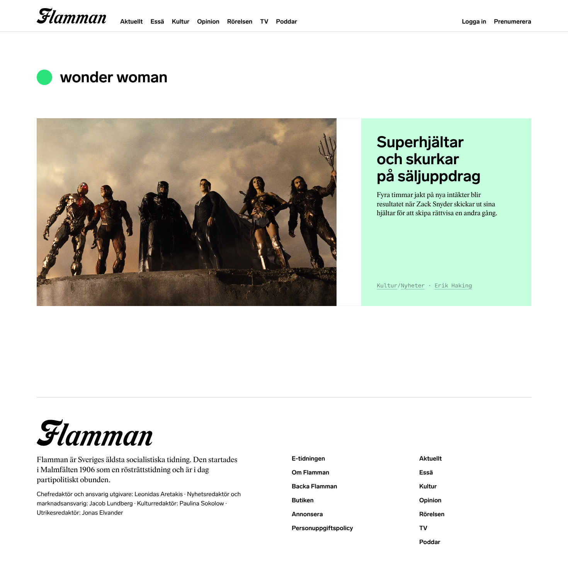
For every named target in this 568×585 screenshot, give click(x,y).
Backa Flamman (314, 486)
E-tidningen (308, 459)
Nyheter (413, 285)
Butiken (303, 500)
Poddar (286, 22)
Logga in (474, 22)
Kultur (180, 22)
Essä (157, 22)
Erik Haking (453, 285)
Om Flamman (310, 472)
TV (264, 22)
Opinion (208, 22)
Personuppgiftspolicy (322, 528)
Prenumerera (512, 22)
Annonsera (307, 514)
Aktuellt (131, 22)
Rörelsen (239, 22)
